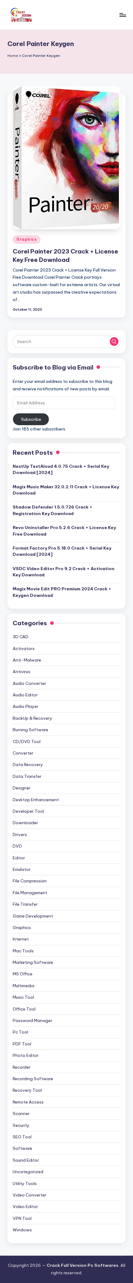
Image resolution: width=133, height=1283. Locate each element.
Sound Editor (26, 1160)
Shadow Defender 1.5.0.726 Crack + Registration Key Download (52, 510)
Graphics (26, 239)
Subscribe (31, 419)
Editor (19, 858)
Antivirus (21, 671)
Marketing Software (33, 962)
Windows (22, 1230)
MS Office (22, 974)
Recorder (22, 1067)
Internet (21, 939)
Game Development (33, 916)
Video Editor (25, 1206)
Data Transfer (27, 776)
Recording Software (33, 1078)
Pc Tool (20, 1032)
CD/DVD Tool (27, 741)
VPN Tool (22, 1218)
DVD (17, 846)
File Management (30, 892)
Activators (24, 648)
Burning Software (30, 729)
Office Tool (24, 1009)
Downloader (25, 822)
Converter (23, 753)
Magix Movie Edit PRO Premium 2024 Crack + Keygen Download (62, 592)
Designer (22, 788)
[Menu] (122, 14)
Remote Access (28, 1102)
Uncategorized (28, 1171)
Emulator (22, 869)
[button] (114, 341)
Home (12, 55)
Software (22, 1148)
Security (21, 1125)
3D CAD (20, 636)
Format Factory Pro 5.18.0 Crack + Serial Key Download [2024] (62, 551)
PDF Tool (22, 1044)
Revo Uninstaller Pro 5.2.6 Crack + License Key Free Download (64, 531)
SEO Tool (22, 1137)
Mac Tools (23, 951)
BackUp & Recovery (32, 718)
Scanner (21, 1113)
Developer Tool (28, 811)
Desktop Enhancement (36, 799)
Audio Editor (25, 695)
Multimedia (23, 985)
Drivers (20, 834)
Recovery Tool (27, 1090)
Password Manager (32, 1020)
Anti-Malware (27, 660)
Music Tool (23, 997)
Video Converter (29, 1195)
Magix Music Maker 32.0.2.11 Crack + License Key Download (66, 490)
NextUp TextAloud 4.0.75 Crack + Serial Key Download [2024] (61, 469)
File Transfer (25, 904)
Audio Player (25, 706)
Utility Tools (25, 1183)
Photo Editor (26, 1055)
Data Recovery (28, 764)
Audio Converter (29, 683)
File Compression (30, 881)
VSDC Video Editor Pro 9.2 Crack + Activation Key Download (63, 572)
